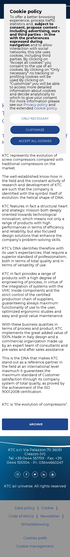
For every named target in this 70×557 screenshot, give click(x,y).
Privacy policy (36, 105)
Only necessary (35, 118)
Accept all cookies (35, 141)
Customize (35, 130)
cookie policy (45, 108)
